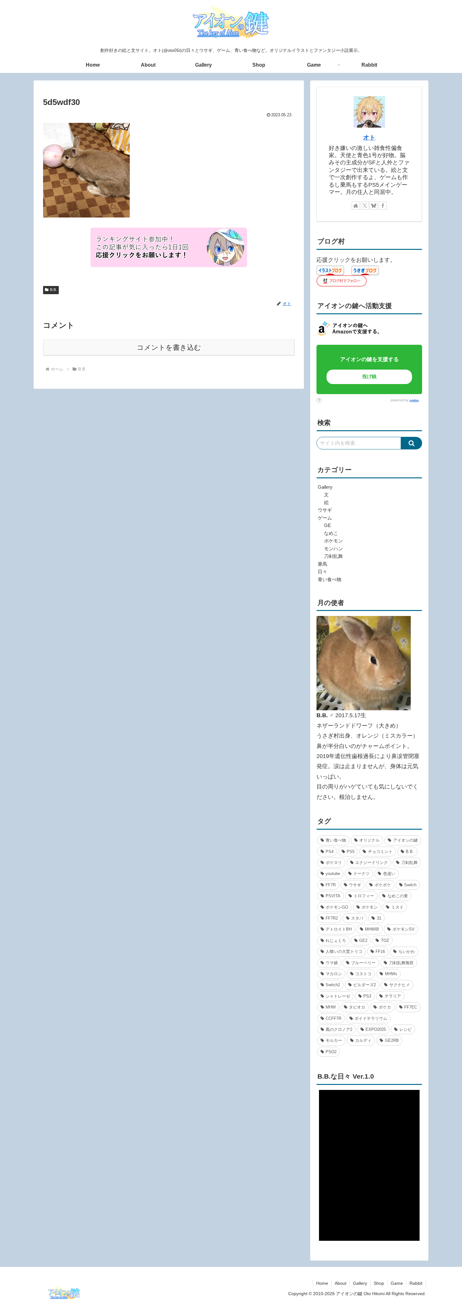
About (340, 1283)
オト (369, 137)
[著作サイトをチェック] (356, 205)
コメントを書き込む (169, 347)
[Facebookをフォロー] (383, 205)
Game (397, 1283)
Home (322, 1283)
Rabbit (416, 1283)
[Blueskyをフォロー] (374, 205)
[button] (411, 443)
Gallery (360, 1283)
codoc (414, 400)
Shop (379, 1283)
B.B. (53, 290)
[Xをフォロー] (365, 205)
